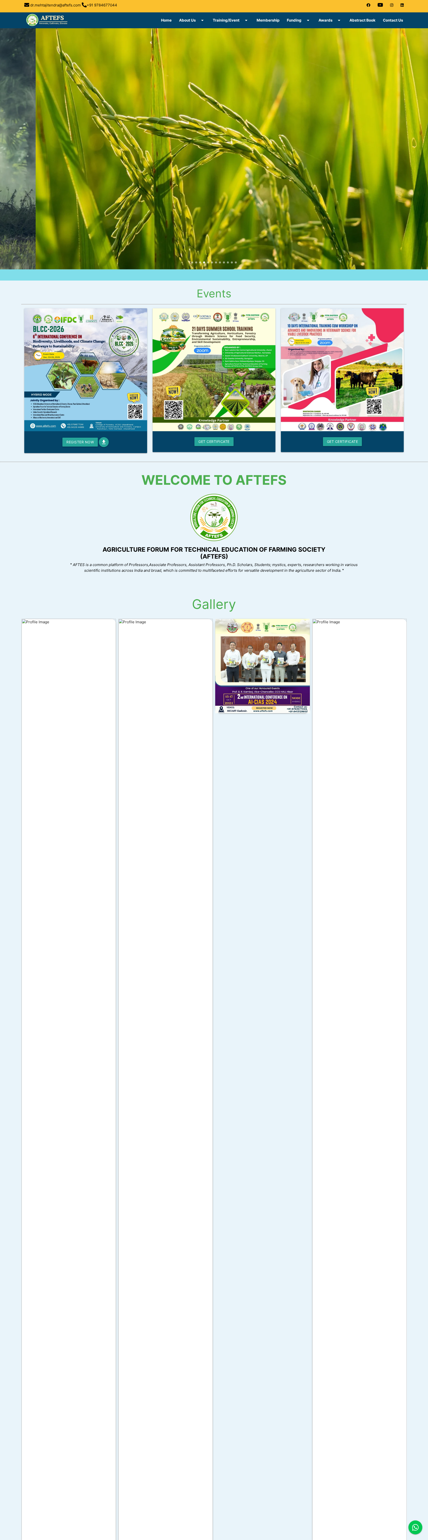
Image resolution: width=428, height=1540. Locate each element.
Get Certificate (214, 441)
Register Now (80, 442)
